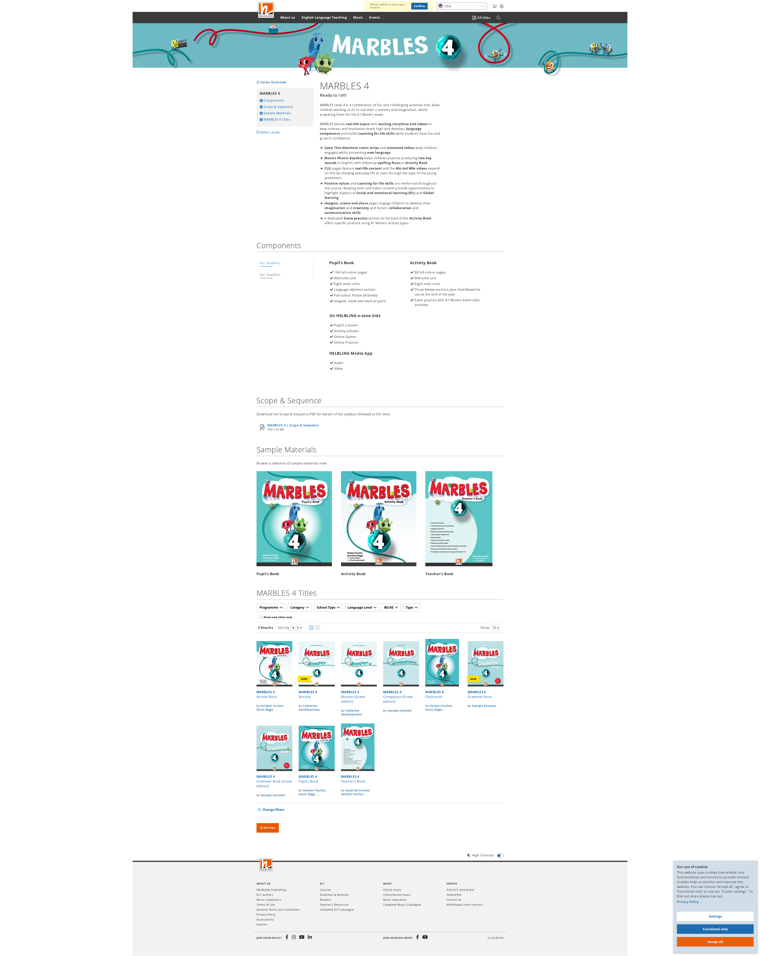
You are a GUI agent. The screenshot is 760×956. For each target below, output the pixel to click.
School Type (326, 607)
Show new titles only (278, 617)
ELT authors (264, 895)
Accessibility (265, 919)
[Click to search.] (498, 18)
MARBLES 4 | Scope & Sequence (293, 425)
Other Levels (270, 132)
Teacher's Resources (334, 904)
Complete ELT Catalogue (337, 909)
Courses (325, 890)
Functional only (715, 929)
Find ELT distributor (460, 890)
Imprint (261, 924)
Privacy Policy (688, 902)
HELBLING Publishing (271, 890)
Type (409, 607)
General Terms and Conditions (278, 909)
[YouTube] (302, 937)
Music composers (268, 900)
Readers (325, 900)
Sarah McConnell (357, 790)
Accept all (715, 942)
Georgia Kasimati (399, 710)
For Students (270, 263)
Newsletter (454, 895)
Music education (395, 900)
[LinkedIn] (310, 937)
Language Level (360, 607)
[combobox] (461, 6)
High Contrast (483, 855)
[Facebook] (287, 937)
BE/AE (388, 607)
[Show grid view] (311, 627)
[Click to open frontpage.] (266, 10)
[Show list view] (317, 627)
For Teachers (270, 275)
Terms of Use (265, 904)
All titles (483, 17)
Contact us (454, 900)
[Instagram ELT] (294, 937)
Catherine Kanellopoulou (309, 708)
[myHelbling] (501, 6)
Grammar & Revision (334, 895)
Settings (715, 916)
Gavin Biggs (264, 709)
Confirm (419, 6)
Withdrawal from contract (464, 904)
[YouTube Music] (425, 937)
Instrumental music (397, 895)
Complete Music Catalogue (402, 904)
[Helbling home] (266, 865)
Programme (268, 607)
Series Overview (273, 82)
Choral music (392, 890)
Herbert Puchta (272, 706)
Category (297, 607)
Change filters (273, 809)
